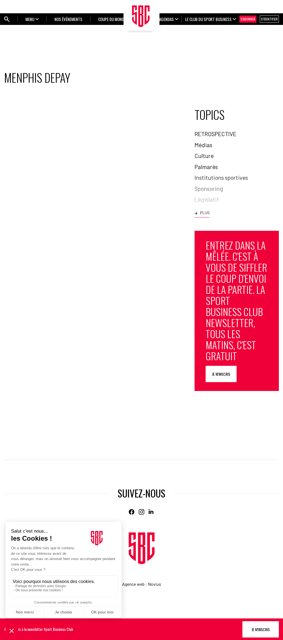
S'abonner (247, 19)
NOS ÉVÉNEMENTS (68, 19)
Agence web (133, 584)
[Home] (141, 548)
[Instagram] (141, 512)
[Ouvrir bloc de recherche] (7, 19)
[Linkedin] (151, 512)
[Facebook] (131, 512)
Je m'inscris (221, 374)
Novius (154, 584)
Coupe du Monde (112, 19)
